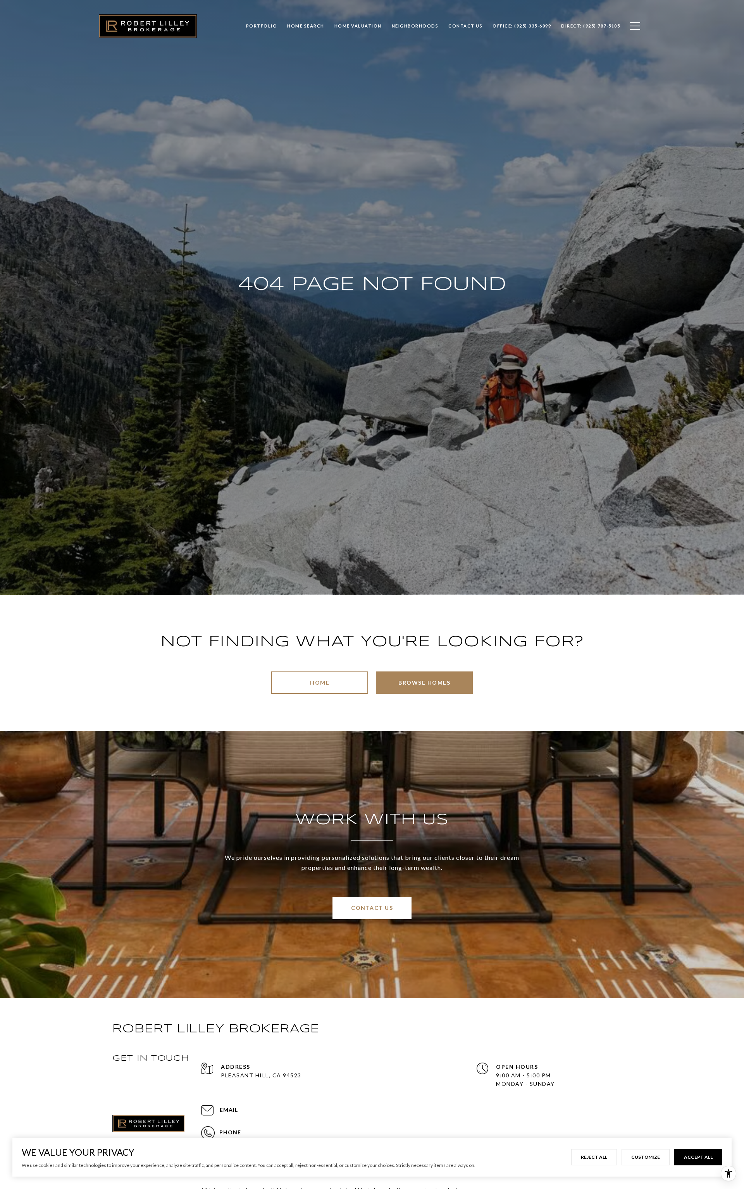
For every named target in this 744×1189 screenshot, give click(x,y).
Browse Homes (424, 682)
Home (319, 682)
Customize (645, 1157)
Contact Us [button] (372, 907)
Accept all (698, 1157)
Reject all (594, 1157)
